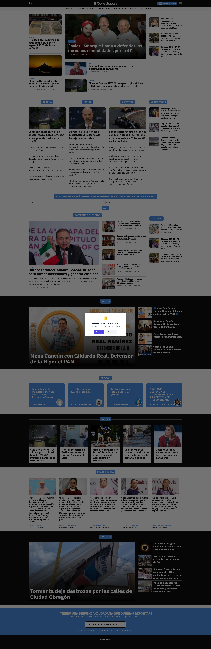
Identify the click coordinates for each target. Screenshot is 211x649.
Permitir (99, 332)
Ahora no (111, 332)
